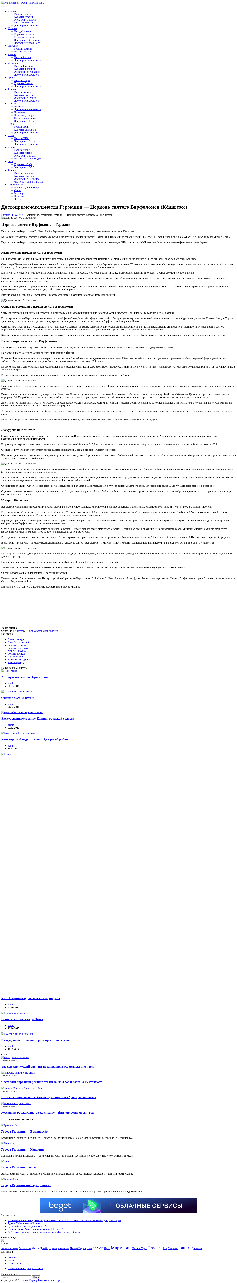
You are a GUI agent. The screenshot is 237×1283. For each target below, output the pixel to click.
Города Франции (23, 66)
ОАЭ (10, 161)
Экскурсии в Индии (25, 155)
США (11, 135)
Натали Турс (139, 1248)
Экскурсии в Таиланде (26, 178)
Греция (11, 77)
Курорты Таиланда (24, 176)
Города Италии (22, 14)
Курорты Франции (24, 69)
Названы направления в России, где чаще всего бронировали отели (48, 1097)
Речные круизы (16, 653)
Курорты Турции (23, 95)
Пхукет (155, 1247)
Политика (19, 112)
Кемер (97, 1248)
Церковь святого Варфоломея (41, 631)
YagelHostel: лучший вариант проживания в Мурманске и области (47, 1066)
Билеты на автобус (18, 648)
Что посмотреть (22, 51)
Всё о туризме (15, 184)
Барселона (25, 1248)
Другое (18, 199)
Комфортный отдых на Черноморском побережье (36, 1040)
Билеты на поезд (17, 645)
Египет (12, 103)
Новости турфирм (24, 115)
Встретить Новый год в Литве (22, 1019)
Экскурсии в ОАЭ (24, 167)
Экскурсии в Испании (26, 40)
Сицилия (173, 1248)
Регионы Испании (24, 37)
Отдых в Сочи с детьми (17, 697)
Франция (13, 63)
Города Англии (22, 57)
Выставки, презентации (27, 187)
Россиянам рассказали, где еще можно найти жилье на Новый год (47, 1112)
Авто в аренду (16, 662)
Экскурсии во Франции (27, 71)
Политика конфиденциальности (25, 1268)
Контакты (13, 1260)
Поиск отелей (15, 656)
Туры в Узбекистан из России (24, 1223)
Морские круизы (17, 650)
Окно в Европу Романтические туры (41, 1280)
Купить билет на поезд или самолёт (27, 1226)
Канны (89, 1249)
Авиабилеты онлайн (19, 642)
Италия (12, 11)
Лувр (107, 1248)
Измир (74, 1248)
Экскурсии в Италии (25, 19)
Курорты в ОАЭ (23, 164)
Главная (12, 1257)
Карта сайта (14, 1263)
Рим (165, 1248)
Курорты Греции (23, 83)
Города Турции (22, 92)
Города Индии (22, 150)
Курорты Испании (24, 34)
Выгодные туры (16, 639)
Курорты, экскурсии (25, 129)
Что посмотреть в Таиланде (29, 181)
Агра (15, 1248)
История (19, 106)
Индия (11, 147)
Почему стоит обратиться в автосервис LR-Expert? (35, 1229)
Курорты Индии (23, 152)
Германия (13, 45)
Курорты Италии (23, 16)
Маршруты (20, 193)
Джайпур (45, 1248)
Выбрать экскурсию (19, 659)
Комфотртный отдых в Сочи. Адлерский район (34, 739)
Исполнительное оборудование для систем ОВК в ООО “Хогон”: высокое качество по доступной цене (64, 1220)
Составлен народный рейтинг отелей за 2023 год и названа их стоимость (52, 1082)
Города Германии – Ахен (18, 1167)
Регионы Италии (23, 22)
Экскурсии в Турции (25, 97)
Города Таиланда (23, 173)
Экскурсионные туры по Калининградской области (37, 718)
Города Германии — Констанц (22, 1149)
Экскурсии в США (24, 141)
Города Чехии (21, 126)
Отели (17, 190)
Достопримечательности (27, 25)
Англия (12, 54)
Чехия (11, 123)
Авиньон (6, 1248)
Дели (36, 1248)
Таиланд (12, 170)
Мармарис (121, 1247)
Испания (12, 28)
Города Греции (22, 80)
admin (11, 683)
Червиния (198, 1249)
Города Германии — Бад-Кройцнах (26, 1185)
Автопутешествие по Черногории (24, 677)
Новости (19, 196)
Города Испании (23, 31)
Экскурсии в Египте (25, 121)
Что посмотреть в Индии (28, 158)
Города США (21, 138)
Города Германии (23, 48)
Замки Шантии (63, 1249)
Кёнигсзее (18, 631)
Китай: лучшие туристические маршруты (30, 998)
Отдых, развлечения (25, 118)
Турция (12, 89)
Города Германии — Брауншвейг (24, 1131)
